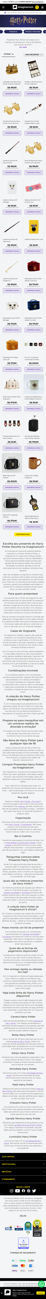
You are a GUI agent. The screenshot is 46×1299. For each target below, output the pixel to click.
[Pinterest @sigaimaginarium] (28, 1190)
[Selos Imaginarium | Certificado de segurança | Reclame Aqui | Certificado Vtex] (23, 1228)
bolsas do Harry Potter (21, 1041)
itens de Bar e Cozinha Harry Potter (21, 843)
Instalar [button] (41, 1293)
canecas (21, 806)
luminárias (26, 893)
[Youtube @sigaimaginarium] (17, 1191)
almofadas (15, 893)
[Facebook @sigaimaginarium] (23, 1190)
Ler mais (23, 47)
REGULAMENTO (37, 2)
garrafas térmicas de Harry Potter (28, 1125)
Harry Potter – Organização (20, 824)
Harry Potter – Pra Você (30, 801)
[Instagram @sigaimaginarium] (11, 1190)
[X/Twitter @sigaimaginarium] (34, 1190)
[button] (23, 13)
